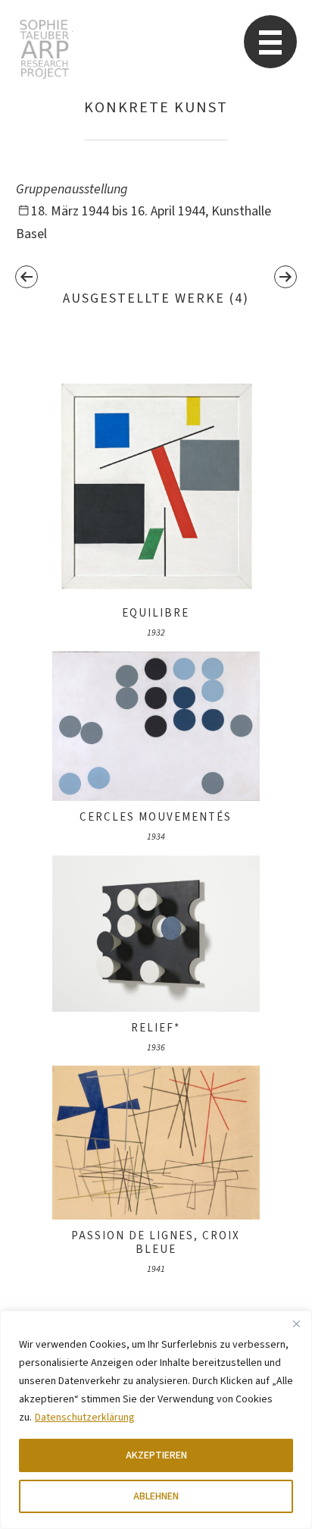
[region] (156, 1420)
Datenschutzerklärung (85, 1417)
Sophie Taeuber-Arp (44, 49)
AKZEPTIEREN (156, 1455)
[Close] (296, 1323)
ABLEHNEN (156, 1496)
